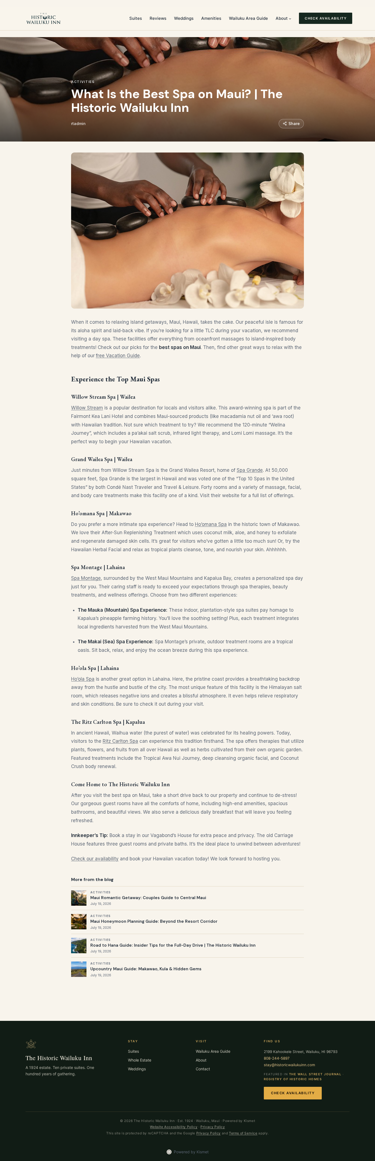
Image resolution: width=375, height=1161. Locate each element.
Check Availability (293, 1093)
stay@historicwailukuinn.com (289, 1065)
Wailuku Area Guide (213, 1051)
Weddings (137, 1068)
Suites (133, 1051)
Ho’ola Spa (82, 679)
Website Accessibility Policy (173, 1127)
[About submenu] (290, 18)
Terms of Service (243, 1133)
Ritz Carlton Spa (120, 741)
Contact (203, 1068)
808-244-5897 (277, 1058)
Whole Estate (139, 1060)
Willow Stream (87, 408)
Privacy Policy (212, 1127)
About (201, 1060)
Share (294, 123)
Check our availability (95, 858)
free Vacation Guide (118, 355)
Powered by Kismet (191, 1151)
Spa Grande (250, 470)
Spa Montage (86, 578)
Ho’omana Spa (211, 524)
